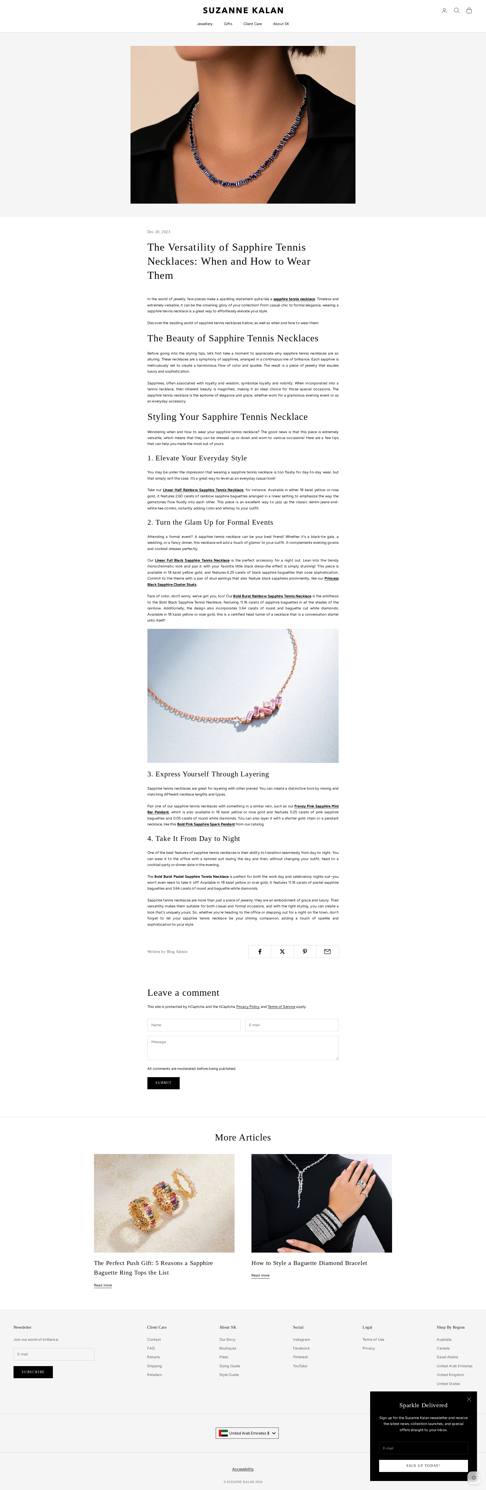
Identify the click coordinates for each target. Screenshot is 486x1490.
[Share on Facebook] (260, 951)
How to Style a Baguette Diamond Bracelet (309, 1263)
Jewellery (205, 24)
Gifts (228, 24)
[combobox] (247, 1433)
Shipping (154, 1366)
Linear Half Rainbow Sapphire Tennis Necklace (203, 490)
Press (223, 1357)
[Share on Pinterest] (305, 951)
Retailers (154, 1375)
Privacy (369, 1348)
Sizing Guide (229, 1366)
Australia (444, 1339)
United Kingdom (450, 1375)
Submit (164, 1083)
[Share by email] (327, 951)
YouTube (300, 1366)
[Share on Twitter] (282, 951)
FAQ (150, 1348)
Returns (153, 1357)
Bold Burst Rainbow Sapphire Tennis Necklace (272, 596)
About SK (281, 24)
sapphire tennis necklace (294, 299)
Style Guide (229, 1375)
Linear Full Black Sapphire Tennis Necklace (192, 560)
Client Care (253, 24)
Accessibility (243, 1469)
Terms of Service (281, 1007)
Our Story (227, 1339)
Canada (443, 1348)
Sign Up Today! (423, 1466)
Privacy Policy (248, 1007)
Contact (154, 1339)
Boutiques (227, 1348)
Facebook (301, 1348)
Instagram (301, 1339)
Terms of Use (373, 1339)
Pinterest (300, 1357)
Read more (103, 1285)
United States (448, 1384)
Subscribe (33, 1372)
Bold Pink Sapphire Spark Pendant (206, 824)
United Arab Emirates (454, 1366)
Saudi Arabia (447, 1357)
